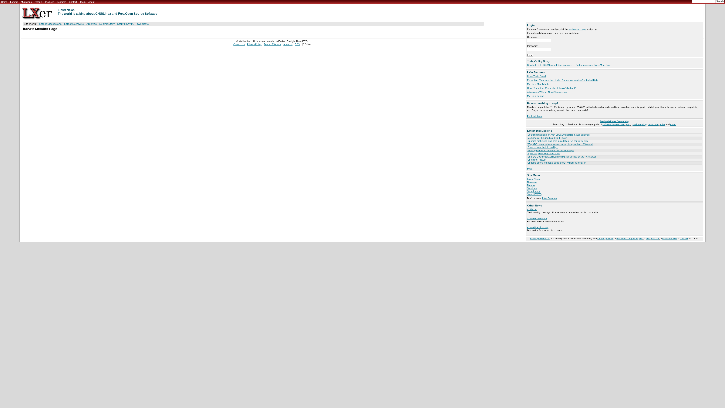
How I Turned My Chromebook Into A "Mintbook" (551, 88)
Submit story (533, 191)
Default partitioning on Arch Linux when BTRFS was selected (559, 135)
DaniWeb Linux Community (614, 121)
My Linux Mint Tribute (538, 84)
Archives (91, 23)
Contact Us (239, 44)
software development (613, 124)
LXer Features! (549, 198)
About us (287, 44)
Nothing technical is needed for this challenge (551, 150)
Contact (73, 2)
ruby (662, 124)
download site (669, 238)
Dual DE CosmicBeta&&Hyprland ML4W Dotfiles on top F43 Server (562, 156)
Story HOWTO (534, 194)
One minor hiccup (537, 159)
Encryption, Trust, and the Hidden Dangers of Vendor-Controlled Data (562, 80)
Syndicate (532, 188)
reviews (609, 238)
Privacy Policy (254, 44)
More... (530, 169)
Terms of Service (272, 44)
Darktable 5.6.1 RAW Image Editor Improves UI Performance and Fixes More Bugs (569, 65)
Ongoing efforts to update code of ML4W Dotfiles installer (557, 163)
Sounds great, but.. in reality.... (543, 147)
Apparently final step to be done (544, 153)
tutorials (655, 238)
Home (4, 2)
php (628, 124)
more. (673, 124)
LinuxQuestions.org (540, 238)
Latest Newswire (74, 23)
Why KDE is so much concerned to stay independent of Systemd (560, 144)
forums (600, 238)
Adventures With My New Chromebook (547, 92)
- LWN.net (532, 209)
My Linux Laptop (535, 96)
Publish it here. (534, 116)
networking (653, 124)
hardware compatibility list (629, 238)
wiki (648, 238)
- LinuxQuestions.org (537, 227)
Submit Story (107, 23)
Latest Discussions (50, 23)
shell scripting (639, 124)
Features (61, 2)
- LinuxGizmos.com (537, 218)
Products (49, 2)
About (91, 2)
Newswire (532, 182)
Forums (14, 2)
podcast (684, 238)
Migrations (26, 2)
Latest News (533, 179)
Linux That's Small (536, 76)
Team (83, 2)
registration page (577, 29)
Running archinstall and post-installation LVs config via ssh (558, 141)
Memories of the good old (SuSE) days (547, 138)
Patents (38, 2)
